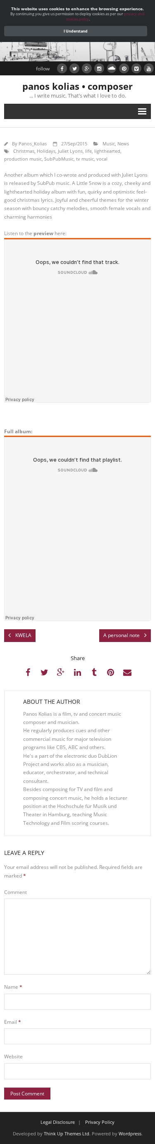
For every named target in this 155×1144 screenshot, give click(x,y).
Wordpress (130, 1133)
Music (109, 143)
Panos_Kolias (33, 143)
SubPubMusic (59, 159)
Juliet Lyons (70, 151)
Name (13, 986)
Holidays (46, 151)
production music (23, 159)
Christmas (23, 151)
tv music (85, 159)
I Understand (76, 31)
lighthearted (107, 151)
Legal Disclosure (58, 1122)
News (123, 143)
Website (13, 1056)
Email (12, 1021)
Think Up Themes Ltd (66, 1133)
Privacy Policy (99, 1122)
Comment (15, 892)
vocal (101, 159)
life (88, 151)
